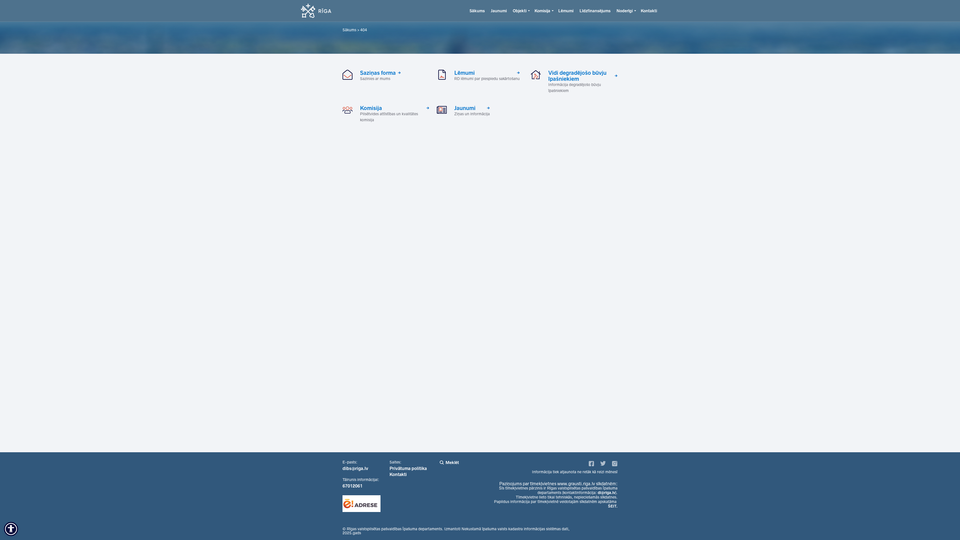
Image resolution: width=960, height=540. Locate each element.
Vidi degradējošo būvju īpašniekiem (577, 76)
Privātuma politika (408, 468)
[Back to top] (946, 526)
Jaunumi (499, 10)
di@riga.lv (606, 492)
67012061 (352, 486)
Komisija (542, 10)
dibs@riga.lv (355, 468)
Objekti (519, 10)
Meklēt (452, 462)
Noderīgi (624, 10)
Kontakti (649, 10)
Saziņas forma (378, 73)
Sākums (477, 10)
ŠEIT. (613, 506)
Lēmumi (566, 10)
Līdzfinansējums (595, 10)
